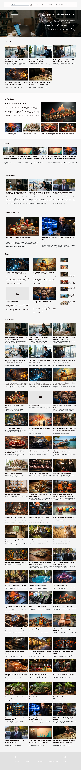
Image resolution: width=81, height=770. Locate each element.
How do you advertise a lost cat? (38, 540)
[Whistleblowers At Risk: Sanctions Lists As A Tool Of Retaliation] (17, 185)
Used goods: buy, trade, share (37, 629)
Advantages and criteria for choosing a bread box (16, 675)
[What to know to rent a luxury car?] (64, 289)
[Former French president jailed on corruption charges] (64, 185)
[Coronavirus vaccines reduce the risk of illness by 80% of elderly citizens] (25, 150)
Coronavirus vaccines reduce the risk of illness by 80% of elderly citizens (25, 158)
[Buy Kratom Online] (40, 688)
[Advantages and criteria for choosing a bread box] (16, 665)
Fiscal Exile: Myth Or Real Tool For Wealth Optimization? (14, 61)
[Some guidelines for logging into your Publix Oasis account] (40, 643)
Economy (36, 4)
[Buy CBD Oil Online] (64, 688)
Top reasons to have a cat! (60, 540)
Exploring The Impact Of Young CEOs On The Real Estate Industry (64, 61)
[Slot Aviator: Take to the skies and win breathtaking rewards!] (44, 264)
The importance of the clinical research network (71, 267)
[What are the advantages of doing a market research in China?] (49, 127)
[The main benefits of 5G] (64, 576)
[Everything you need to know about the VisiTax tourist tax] (40, 486)
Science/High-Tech (59, 4)
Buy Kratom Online (34, 697)
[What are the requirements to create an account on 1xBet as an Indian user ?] (16, 74)
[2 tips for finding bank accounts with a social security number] (40, 554)
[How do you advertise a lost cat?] (40, 531)
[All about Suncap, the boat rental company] (64, 296)
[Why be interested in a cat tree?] (31, 127)
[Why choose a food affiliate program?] (16, 554)
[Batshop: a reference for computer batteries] (16, 643)
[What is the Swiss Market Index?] (58, 112)
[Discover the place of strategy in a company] (64, 643)
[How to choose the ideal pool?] (40, 576)
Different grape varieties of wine (38, 674)
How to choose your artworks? (13, 494)
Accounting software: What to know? (15, 585)
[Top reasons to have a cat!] (64, 531)
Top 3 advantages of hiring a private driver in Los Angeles (63, 563)
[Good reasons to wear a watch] (16, 620)
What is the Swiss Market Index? (15, 103)
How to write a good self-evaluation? (63, 517)
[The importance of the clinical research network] (64, 267)
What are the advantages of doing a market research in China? (49, 134)
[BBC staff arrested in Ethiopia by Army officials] (64, 709)
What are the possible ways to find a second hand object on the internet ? (63, 495)
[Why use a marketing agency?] (64, 260)
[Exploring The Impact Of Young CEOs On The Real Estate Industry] (64, 51)
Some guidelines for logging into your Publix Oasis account (40, 652)
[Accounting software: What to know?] (16, 576)
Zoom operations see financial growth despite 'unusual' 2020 (58, 238)
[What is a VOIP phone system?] (40, 597)
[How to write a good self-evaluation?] (64, 508)
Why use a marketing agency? (71, 259)
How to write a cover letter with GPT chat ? (67, 134)
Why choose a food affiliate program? (15, 562)
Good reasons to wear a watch (13, 629)
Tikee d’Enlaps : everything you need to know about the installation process (40, 518)
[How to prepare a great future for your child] (16, 531)
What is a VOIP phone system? (38, 606)
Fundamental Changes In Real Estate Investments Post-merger (39, 61)
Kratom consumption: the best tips (14, 697)
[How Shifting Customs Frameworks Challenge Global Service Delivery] (40, 185)
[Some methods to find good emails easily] (16, 508)
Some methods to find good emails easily (15, 518)
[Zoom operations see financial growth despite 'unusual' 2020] (58, 226)
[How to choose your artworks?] (16, 486)
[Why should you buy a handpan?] (40, 465)
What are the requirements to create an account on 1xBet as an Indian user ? (16, 83)
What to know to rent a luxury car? (71, 287)
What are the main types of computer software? (11, 134)
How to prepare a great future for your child (15, 541)
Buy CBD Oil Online (58, 697)
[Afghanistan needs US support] (64, 465)
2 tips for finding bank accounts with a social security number (40, 563)
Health (42, 4)
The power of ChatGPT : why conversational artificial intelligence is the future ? (17, 274)
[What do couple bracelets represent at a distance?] (64, 620)
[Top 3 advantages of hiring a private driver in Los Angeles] (64, 554)
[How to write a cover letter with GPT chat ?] (67, 127)
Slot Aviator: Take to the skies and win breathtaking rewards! (44, 273)
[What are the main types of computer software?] (13, 127)
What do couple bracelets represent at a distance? (64, 630)
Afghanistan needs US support (62, 473)
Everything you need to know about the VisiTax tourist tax (40, 495)
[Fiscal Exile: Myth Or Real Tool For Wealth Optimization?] (16, 51)
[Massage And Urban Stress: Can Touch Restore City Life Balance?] (10, 150)
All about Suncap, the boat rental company (71, 295)
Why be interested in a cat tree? (30, 133)
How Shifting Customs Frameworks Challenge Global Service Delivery (39, 193)
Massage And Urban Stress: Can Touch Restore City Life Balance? (10, 158)
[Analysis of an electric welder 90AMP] (64, 665)
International (49, 4)
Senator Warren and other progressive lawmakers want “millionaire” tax (40, 83)
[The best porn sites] (17, 293)
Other (67, 4)
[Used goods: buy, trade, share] (40, 620)
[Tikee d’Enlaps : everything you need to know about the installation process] (40, 508)
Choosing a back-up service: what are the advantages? (15, 719)
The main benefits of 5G (60, 585)
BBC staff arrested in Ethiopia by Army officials (64, 719)
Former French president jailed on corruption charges (62, 193)
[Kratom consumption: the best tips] (16, 688)
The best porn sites (12, 301)
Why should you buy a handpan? (38, 473)
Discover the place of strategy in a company (63, 652)
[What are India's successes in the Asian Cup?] (44, 293)
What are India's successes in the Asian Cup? (42, 302)
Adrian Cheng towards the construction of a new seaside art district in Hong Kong (71, 275)
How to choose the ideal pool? (37, 585)
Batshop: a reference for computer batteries (14, 652)
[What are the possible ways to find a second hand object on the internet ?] (64, 486)
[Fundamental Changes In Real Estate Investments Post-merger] (40, 51)
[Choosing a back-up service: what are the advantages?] (16, 709)
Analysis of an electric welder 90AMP (63, 674)
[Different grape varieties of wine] (40, 665)
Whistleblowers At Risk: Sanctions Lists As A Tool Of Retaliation (58, 15)
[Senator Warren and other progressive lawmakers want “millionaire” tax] (40, 74)
